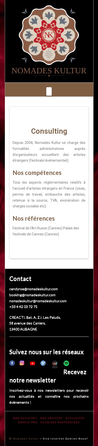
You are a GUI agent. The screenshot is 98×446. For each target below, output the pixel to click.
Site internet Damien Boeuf (65, 438)
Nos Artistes (51, 418)
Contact (20, 278)
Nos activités (25, 418)
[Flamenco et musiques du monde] (49, 41)
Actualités (75, 418)
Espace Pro (28, 422)
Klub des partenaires (60, 422)
